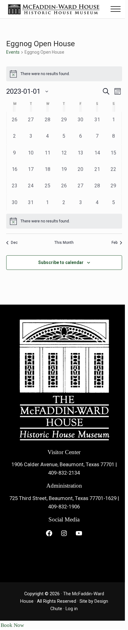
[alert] (64, 221)
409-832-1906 (64, 507)
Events (13, 52)
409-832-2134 (64, 473)
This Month (64, 242)
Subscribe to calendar (61, 262)
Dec (14, 242)
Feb (114, 242)
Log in (72, 608)
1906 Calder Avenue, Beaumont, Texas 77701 (62, 464)
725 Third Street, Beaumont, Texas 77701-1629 (63, 498)
